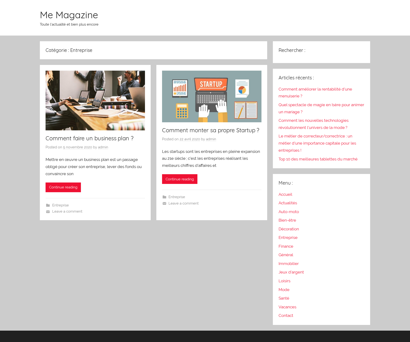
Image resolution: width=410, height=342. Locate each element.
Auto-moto (289, 211)
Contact (286, 315)
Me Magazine (69, 15)
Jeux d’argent (291, 272)
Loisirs (284, 280)
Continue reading (63, 187)
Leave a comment (67, 211)
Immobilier (289, 263)
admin (103, 147)
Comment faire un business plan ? (90, 138)
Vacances (287, 307)
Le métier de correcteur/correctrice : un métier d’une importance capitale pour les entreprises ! (317, 143)
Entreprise (60, 205)
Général (286, 254)
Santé (284, 298)
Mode (284, 289)
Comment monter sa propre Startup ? (210, 130)
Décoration (289, 229)
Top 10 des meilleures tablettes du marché (318, 159)
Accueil (285, 194)
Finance (286, 246)
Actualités (288, 203)
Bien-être (287, 220)
